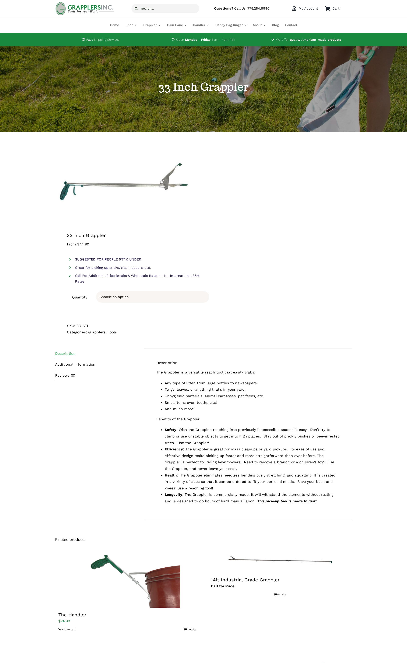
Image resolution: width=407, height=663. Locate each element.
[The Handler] (127, 578)
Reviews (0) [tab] (65, 375)
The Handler (72, 614)
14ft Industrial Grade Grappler (245, 579)
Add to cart (68, 629)
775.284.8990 (258, 8)
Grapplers (97, 332)
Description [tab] (65, 353)
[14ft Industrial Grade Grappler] (280, 561)
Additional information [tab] (75, 364)
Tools (112, 332)
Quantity (79, 297)
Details (191, 629)
